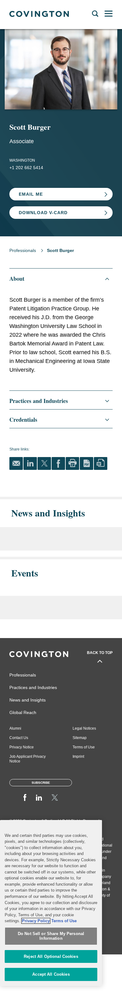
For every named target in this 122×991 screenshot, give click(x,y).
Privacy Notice (21, 747)
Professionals (22, 250)
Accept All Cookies (50, 974)
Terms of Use (84, 747)
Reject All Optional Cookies (51, 956)
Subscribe (41, 782)
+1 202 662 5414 (26, 167)
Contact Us (18, 738)
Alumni (15, 728)
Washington (22, 160)
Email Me (31, 194)
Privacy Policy (36, 920)
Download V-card (43, 212)
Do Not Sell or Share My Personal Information (51, 936)
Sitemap (80, 738)
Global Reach (22, 712)
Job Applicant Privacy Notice (27, 758)
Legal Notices (84, 728)
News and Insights (27, 699)
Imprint (78, 756)
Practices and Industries (33, 687)
